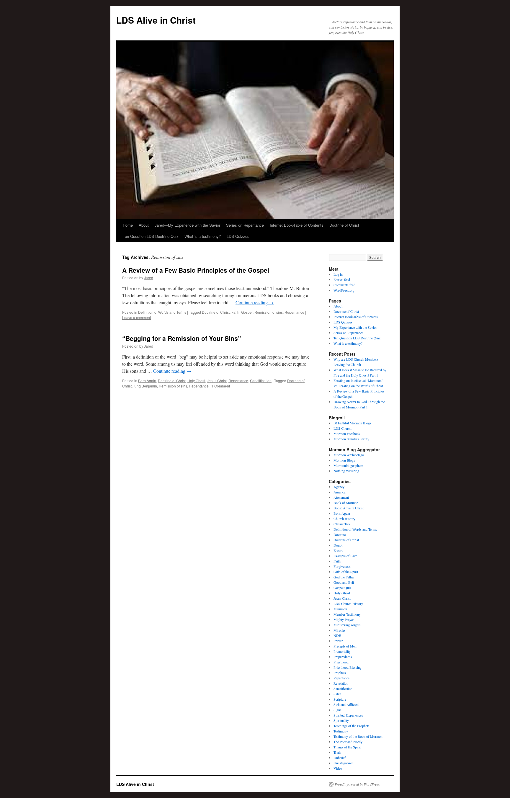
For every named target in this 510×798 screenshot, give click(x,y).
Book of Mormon (346, 502)
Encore (338, 550)
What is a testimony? (202, 236)
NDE (337, 635)
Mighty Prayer (344, 619)
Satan (337, 693)
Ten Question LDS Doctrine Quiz (151, 236)
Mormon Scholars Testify (351, 438)
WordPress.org (344, 290)
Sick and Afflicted (346, 704)
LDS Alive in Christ (156, 20)
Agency (339, 486)
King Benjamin (145, 385)
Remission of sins (268, 312)
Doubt (338, 545)
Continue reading (255, 302)
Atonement (341, 497)
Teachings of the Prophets (352, 725)
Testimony (341, 731)
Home (128, 225)
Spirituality (341, 720)
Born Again (147, 380)
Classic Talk (342, 523)
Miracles (340, 630)
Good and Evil (344, 582)
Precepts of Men (345, 646)
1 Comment (220, 385)
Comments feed (344, 284)
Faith (235, 312)
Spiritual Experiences (348, 715)
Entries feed (342, 279)
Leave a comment (136, 317)
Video (338, 768)
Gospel (247, 312)
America (339, 492)
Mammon (340, 608)
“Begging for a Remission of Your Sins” (181, 338)
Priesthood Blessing (348, 667)
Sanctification (261, 380)
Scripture (340, 699)
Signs (337, 709)
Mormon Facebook (347, 433)
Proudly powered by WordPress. (357, 784)
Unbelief (340, 757)
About (144, 225)
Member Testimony (347, 614)
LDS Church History (348, 603)
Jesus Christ (217, 380)
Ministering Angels (347, 624)
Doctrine (340, 534)
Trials (337, 752)
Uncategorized (344, 763)
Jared (148, 277)
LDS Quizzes (238, 236)
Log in (338, 274)
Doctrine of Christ (344, 225)
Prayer (338, 640)
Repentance (294, 312)
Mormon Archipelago (349, 454)
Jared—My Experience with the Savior (187, 225)
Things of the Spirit (347, 747)
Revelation (341, 683)
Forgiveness (342, 566)
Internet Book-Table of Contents (296, 225)
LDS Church (343, 428)
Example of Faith (345, 555)
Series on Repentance (245, 225)
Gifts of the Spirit (346, 571)
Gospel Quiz (342, 587)
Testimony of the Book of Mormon (358, 736)
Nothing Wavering (346, 470)
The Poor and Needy (348, 741)
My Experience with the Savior (355, 327)
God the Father (344, 577)
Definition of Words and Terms (162, 312)
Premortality (342, 651)
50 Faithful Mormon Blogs (352, 423)
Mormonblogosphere (348, 465)
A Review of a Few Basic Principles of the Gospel (195, 270)
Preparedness (343, 656)
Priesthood (341, 662)
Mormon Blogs (344, 460)
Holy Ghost (196, 380)
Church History (344, 518)
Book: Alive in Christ (349, 508)
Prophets (340, 672)
